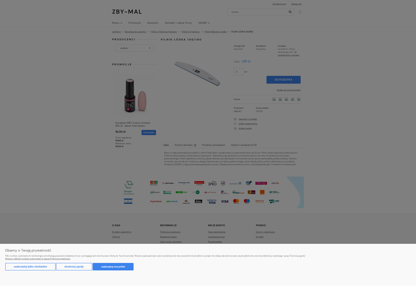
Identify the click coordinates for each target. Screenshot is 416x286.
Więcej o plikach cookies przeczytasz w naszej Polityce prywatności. (38, 258)
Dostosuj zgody (74, 266)
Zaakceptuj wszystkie (113, 266)
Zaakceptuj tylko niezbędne (30, 266)
